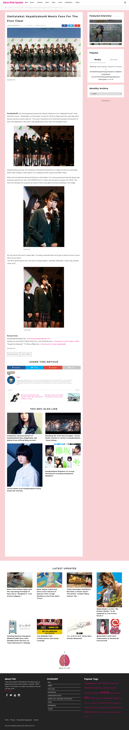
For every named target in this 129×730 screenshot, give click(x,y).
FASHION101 (52, 692)
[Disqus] (44, 524)
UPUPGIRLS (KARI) (110, 688)
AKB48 (104, 692)
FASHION (40, 2)
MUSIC (32, 2)
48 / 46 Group (19, 7)
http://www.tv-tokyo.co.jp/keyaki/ (53, 344)
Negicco (101, 698)
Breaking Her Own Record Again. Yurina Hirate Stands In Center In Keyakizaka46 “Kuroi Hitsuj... (62, 438)
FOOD (60, 2)
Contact (35, 720)
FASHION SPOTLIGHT (55, 696)
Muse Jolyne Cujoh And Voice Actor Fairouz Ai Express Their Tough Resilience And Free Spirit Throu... (48, 593)
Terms (7, 720)
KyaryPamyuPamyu (102, 707)
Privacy (13, 720)
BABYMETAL (88, 693)
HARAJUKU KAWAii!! (90, 707)
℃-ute (97, 703)
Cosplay (93, 703)
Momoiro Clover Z (92, 687)
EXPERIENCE (68, 2)
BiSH (101, 688)
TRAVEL (77, 2)
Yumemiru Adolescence (114, 712)
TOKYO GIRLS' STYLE (115, 708)
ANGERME (96, 693)
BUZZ (47, 2)
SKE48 (87, 712)
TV (27, 2)
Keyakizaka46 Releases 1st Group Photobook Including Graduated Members (59, 473)
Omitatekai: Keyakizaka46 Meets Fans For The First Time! (44, 7)
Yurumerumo (102, 712)
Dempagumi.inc (90, 683)
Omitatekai (26, 354)
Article (10, 7)
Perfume (86, 717)
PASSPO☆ (95, 712)
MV (86, 698)
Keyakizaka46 (13, 354)
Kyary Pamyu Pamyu (115, 693)
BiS (111, 703)
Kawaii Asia (116, 703)
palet (97, 698)
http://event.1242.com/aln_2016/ (66, 341)
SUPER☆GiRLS (105, 703)
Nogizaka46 (108, 698)
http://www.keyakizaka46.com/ (38, 338)
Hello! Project (103, 683)
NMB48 (116, 698)
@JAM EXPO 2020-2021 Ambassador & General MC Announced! (108, 638)
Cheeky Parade (114, 683)
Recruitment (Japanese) (24, 720)
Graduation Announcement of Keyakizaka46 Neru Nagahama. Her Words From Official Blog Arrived (22, 438)
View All (117, 16)
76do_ (31, 25)
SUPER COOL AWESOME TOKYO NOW (60, 699)
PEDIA (54, 2)
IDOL (49, 682)
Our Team (8, 691)
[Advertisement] (44, 95)
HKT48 (92, 698)
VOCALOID (51, 689)
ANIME (50, 686)
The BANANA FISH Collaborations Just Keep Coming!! (48, 638)
